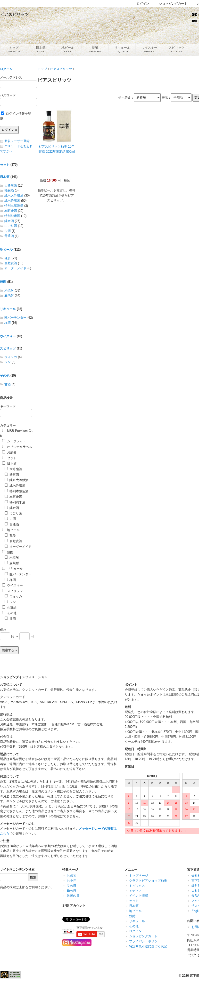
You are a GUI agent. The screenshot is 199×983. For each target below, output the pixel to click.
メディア (135, 891)
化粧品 (11, 607)
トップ (42, 69)
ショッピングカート (143, 936)
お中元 (71, 880)
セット (4, 164)
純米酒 (9, 221)
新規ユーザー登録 (17, 141)
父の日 (71, 886)
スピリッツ (8, 348)
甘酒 (7, 384)
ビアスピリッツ (61, 69)
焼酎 (3, 282)
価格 (3, 630)
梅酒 (7, 323)
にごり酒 (10, 226)
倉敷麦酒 (10, 263)
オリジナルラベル (19, 447)
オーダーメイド (15, 268)
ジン (7, 362)
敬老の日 (73, 895)
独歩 (7, 258)
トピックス (137, 886)
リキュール (8, 309)
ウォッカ (10, 357)
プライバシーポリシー (145, 941)
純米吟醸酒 (12, 200)
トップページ (138, 875)
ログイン (6, 69)
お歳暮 (11, 452)
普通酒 (9, 236)
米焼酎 (9, 290)
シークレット (16, 441)
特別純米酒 (12, 216)
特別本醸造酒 (13, 205)
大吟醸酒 (10, 185)
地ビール (6, 249)
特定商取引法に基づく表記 (148, 946)
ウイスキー (8, 336)
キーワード (8, 406)
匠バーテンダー (15, 317)
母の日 (71, 891)
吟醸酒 (9, 190)
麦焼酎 (9, 295)
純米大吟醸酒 (13, 195)
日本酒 (4, 177)
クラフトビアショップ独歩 (148, 880)
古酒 (7, 231)
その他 (4, 375)
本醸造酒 (10, 211)
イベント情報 (138, 895)
